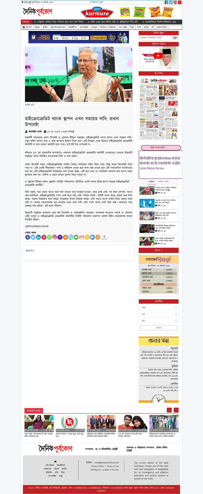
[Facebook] (27, 237)
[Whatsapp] (49, 237)
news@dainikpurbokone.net (107, 462)
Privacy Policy (97, 466)
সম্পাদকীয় (52, 476)
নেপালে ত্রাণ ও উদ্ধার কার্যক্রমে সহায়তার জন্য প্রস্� (165, 188)
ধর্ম (152, 27)
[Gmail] (81, 237)
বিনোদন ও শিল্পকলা (108, 27)
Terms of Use (113, 466)
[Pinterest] (43, 237)
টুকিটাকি (49, 472)
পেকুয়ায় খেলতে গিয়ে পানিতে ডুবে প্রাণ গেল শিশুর (46, 22)
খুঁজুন (175, 38)
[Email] (76, 237)
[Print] (65, 237)
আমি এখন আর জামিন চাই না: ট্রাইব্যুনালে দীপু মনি (100, 22)
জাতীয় (45, 27)
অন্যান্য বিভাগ (162, 27)
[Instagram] (54, 237)
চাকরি (146, 27)
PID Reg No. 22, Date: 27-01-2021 (105, 469)
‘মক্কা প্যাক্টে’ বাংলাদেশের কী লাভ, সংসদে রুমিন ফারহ (164, 239)
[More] (97, 237)
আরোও (158, 250)
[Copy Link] (87, 237)
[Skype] (70, 237)
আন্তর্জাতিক (72, 27)
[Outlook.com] (92, 237)
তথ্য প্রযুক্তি (123, 27)
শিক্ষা (132, 27)
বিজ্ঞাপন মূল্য (97, 2)
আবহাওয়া (47, 469)
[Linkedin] (38, 237)
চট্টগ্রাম (37, 27)
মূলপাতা (28, 27)
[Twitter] (33, 237)
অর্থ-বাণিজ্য (84, 27)
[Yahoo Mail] (60, 237)
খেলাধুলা (94, 27)
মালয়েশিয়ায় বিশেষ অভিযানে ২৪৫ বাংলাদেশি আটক (154, 22)
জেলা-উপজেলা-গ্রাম (57, 27)
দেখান (158, 328)
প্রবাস (139, 27)
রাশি (56, 472)
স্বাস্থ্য (60, 476)
